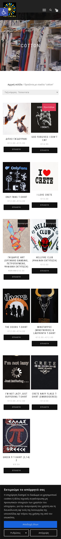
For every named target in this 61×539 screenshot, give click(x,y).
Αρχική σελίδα (15, 84)
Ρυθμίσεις (15, 532)
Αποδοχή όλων (30, 524)
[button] (4, 12)
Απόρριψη (44, 532)
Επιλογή (16, 149)
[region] (30, 512)
